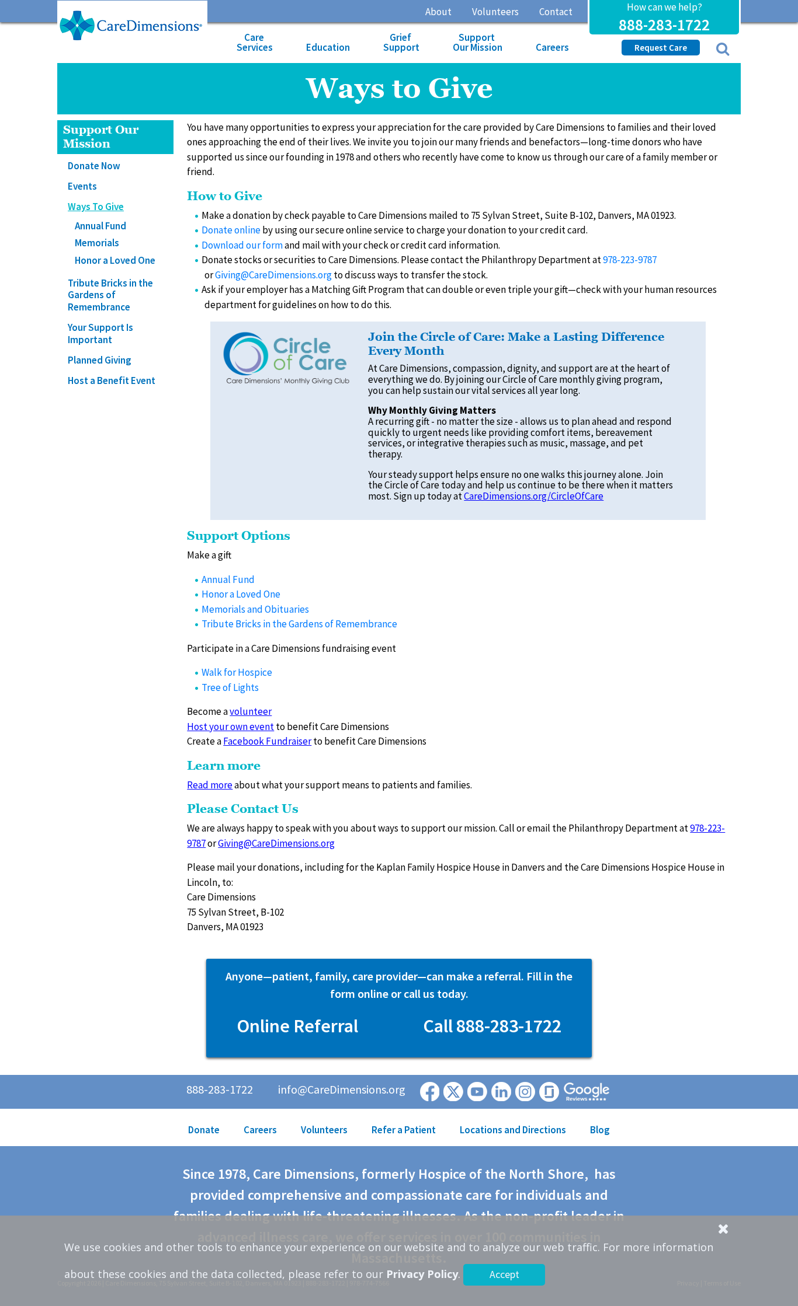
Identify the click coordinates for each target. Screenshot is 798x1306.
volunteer (251, 711)
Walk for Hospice (237, 672)
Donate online (231, 230)
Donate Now (94, 165)
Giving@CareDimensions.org (273, 274)
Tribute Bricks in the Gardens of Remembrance (110, 295)
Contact (556, 11)
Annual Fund (100, 225)
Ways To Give (96, 206)
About (438, 11)
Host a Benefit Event (111, 380)
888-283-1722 (664, 24)
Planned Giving (99, 360)
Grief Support (401, 42)
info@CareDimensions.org (341, 1089)
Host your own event (230, 726)
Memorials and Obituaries (255, 609)
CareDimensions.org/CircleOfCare (533, 496)
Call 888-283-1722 (492, 1026)
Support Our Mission (477, 42)
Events (82, 186)
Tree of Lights (230, 687)
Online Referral (297, 1026)
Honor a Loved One (115, 260)
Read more (210, 784)
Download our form (242, 245)
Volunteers (495, 11)
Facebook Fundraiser (267, 741)
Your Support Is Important (100, 333)
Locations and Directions (513, 1129)
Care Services (255, 42)
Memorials (97, 242)
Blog (600, 1129)
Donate (204, 1129)
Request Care (660, 47)
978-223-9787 (630, 259)
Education (328, 47)
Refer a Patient (404, 1129)
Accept (504, 1274)
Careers (552, 47)
